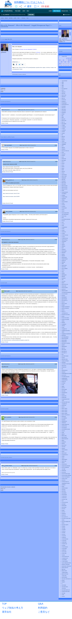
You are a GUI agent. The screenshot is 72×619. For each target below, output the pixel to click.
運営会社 (6, 611)
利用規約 (42, 607)
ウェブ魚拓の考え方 (12, 607)
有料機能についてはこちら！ (29, 2)
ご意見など (44, 611)
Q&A (40, 603)
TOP (4, 603)
